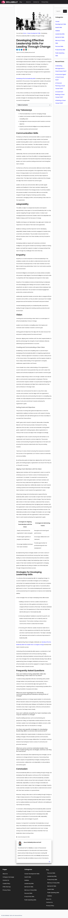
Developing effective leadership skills (25, 78)
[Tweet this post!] (19, 50)
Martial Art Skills (59, 37)
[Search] (65, 11)
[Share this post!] (17, 50)
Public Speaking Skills (30, 900)
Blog (21, 2)
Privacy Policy (45, 2)
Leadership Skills (60, 34)
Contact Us (36, 2)
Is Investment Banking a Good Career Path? (59, 94)
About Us (28, 2)
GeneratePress (18, 915)
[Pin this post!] (24, 50)
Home (24, 33)
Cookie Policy (6, 883)
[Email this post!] (28, 50)
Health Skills (58, 27)
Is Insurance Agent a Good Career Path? (60, 77)
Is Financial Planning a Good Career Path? (60, 85)
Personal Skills (59, 46)
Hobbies (57, 30)
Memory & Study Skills (30, 890)
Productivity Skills (60, 50)
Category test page (8, 877)
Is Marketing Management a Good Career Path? (60, 68)
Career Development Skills (33, 33)
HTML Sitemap (7, 887)
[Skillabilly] (9, 2)
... (49, 861)
